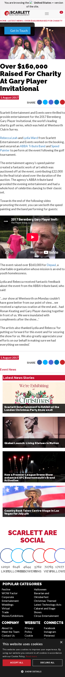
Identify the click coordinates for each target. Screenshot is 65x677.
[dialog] (32, 658)
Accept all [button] (16, 662)
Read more (31, 656)
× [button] (61, 642)
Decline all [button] (47, 662)
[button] (32, 671)
